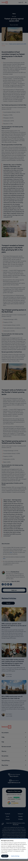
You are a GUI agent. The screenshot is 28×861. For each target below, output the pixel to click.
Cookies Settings (15, 856)
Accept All (4, 856)
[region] (14, 849)
